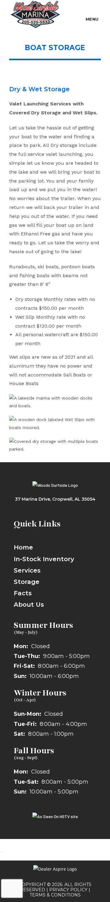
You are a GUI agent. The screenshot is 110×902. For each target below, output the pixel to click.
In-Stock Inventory (44, 559)
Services (27, 570)
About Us (29, 604)
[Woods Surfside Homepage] (55, 484)
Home (23, 547)
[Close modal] (2, 852)
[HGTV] (55, 816)
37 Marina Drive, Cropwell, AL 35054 (55, 499)
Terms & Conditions (55, 895)
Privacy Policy (68, 889)
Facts (23, 593)
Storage (26, 581)
